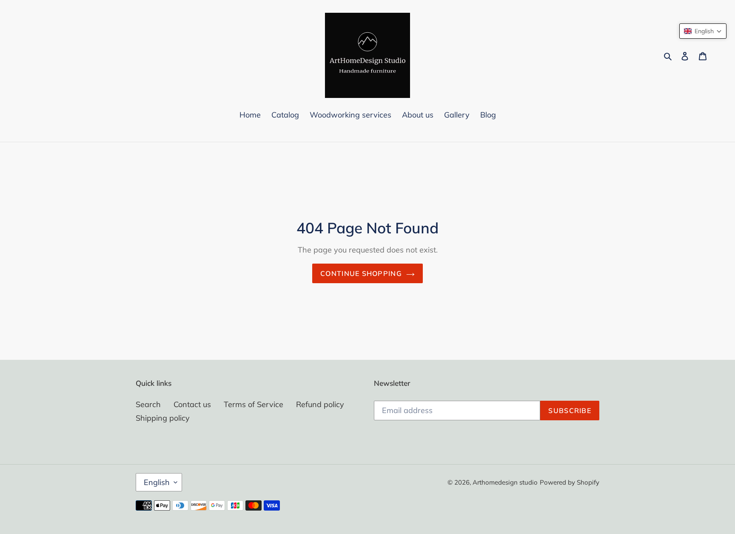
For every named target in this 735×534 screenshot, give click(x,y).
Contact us (192, 404)
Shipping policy (163, 418)
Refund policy (320, 404)
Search (148, 404)
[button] (703, 31)
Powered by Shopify (569, 482)
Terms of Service (253, 404)
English (157, 482)
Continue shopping (361, 273)
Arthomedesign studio (505, 482)
